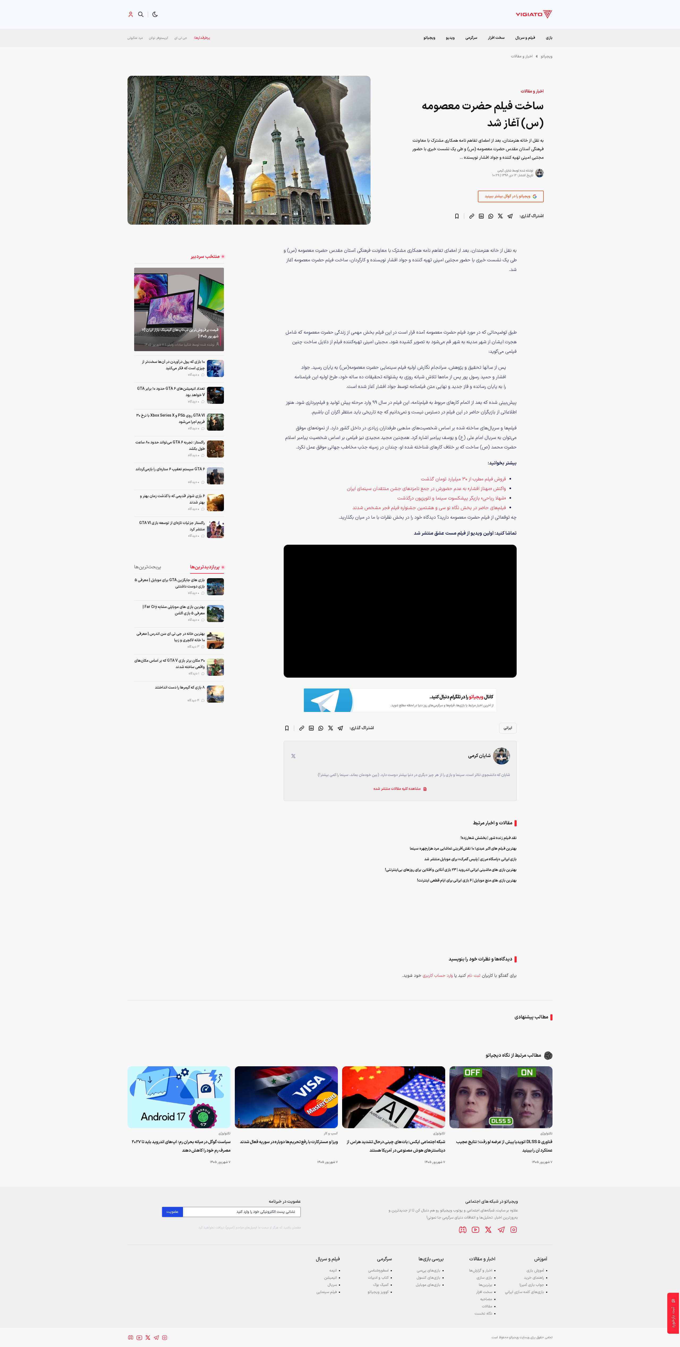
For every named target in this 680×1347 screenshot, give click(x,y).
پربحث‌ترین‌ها (147, 567)
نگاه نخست (483, 1313)
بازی (549, 38)
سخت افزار (496, 38)
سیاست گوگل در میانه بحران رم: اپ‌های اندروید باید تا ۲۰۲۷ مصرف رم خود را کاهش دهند (181, 1146)
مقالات (487, 1306)
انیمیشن (330, 1278)
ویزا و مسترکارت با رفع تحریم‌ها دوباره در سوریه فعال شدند (289, 1142)
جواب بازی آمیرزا (532, 1285)
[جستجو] (141, 14)
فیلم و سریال (525, 38)
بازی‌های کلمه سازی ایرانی (524, 1292)
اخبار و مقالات (522, 56)
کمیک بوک (381, 1285)
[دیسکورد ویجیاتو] (462, 1230)
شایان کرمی (504, 170)
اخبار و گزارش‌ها (480, 1270)
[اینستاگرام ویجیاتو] (513, 1230)
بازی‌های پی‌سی (428, 1270)
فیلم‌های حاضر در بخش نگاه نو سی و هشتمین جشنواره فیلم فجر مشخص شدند (429, 507)
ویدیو (450, 38)
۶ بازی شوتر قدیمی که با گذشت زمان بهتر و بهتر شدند (172, 499)
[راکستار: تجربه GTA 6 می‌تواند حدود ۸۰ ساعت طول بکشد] (215, 449)
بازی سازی (484, 1278)
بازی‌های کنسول (428, 1278)
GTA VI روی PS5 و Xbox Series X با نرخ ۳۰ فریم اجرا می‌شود (170, 419)
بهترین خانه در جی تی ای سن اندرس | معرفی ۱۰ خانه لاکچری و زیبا (171, 637)
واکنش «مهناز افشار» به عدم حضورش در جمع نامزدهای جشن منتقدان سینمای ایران (426, 488)
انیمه (333, 1270)
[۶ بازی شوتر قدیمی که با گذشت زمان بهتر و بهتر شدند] (215, 502)
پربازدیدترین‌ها (205, 567)
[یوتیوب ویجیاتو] (475, 1230)
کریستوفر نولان (158, 38)
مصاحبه (486, 1299)
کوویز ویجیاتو (378, 1292)
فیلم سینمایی (326, 1292)
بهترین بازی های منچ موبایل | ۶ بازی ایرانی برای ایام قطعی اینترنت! (467, 880)
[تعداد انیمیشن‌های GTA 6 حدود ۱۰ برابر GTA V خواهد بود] (215, 395)
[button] (155, 14)
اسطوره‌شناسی (378, 1270)
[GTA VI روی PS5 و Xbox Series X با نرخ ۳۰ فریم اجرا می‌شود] (215, 422)
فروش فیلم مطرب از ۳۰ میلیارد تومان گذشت (463, 479)
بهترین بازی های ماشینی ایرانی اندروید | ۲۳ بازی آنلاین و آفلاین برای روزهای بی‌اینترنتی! (451, 870)
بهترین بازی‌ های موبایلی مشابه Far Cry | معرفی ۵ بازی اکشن (174, 610)
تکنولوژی (546, 1133)
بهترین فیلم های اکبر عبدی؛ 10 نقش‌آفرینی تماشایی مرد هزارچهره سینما (463, 848)
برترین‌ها (485, 1285)
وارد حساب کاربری (438, 975)
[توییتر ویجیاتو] (488, 1230)
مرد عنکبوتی (135, 38)
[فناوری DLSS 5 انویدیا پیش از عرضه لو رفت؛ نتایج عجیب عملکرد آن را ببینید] (500, 1097)
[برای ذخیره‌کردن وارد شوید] (457, 216)
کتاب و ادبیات (378, 1278)
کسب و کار (331, 1133)
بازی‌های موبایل (428, 1285)
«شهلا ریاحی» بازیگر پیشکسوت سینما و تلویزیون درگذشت (451, 498)
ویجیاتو (546, 56)
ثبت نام (474, 975)
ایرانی (508, 728)
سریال (332, 1285)
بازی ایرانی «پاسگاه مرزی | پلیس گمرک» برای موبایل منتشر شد (470, 859)
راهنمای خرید (534, 1278)
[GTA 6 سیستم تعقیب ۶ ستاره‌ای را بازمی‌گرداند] (215, 475)
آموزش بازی (535, 1270)
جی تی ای (181, 38)
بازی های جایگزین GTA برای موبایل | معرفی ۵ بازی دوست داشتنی (170, 583)
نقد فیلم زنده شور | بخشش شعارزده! (489, 838)
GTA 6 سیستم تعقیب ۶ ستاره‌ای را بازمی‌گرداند (170, 469)
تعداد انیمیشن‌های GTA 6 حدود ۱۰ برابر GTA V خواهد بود (171, 392)
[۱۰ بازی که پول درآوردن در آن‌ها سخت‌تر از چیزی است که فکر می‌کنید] (215, 368)
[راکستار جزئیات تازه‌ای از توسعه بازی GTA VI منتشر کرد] (215, 529)
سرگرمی (471, 38)
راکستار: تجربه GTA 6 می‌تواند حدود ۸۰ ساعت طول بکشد (170, 446)
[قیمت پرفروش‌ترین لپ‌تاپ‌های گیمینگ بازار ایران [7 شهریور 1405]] (179, 309)
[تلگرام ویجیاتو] (501, 1230)
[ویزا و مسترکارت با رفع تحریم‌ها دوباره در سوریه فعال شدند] (286, 1097)
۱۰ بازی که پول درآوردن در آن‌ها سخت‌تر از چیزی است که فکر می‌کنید (173, 365)
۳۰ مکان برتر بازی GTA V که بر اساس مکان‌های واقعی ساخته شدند (169, 664)
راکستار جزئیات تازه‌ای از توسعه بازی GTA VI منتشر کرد (172, 526)
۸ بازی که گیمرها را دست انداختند (180, 687)
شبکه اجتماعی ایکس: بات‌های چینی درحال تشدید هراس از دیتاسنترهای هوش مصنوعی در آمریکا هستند (396, 1146)
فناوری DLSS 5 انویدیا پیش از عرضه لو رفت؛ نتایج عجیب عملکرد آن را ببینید (504, 1146)
